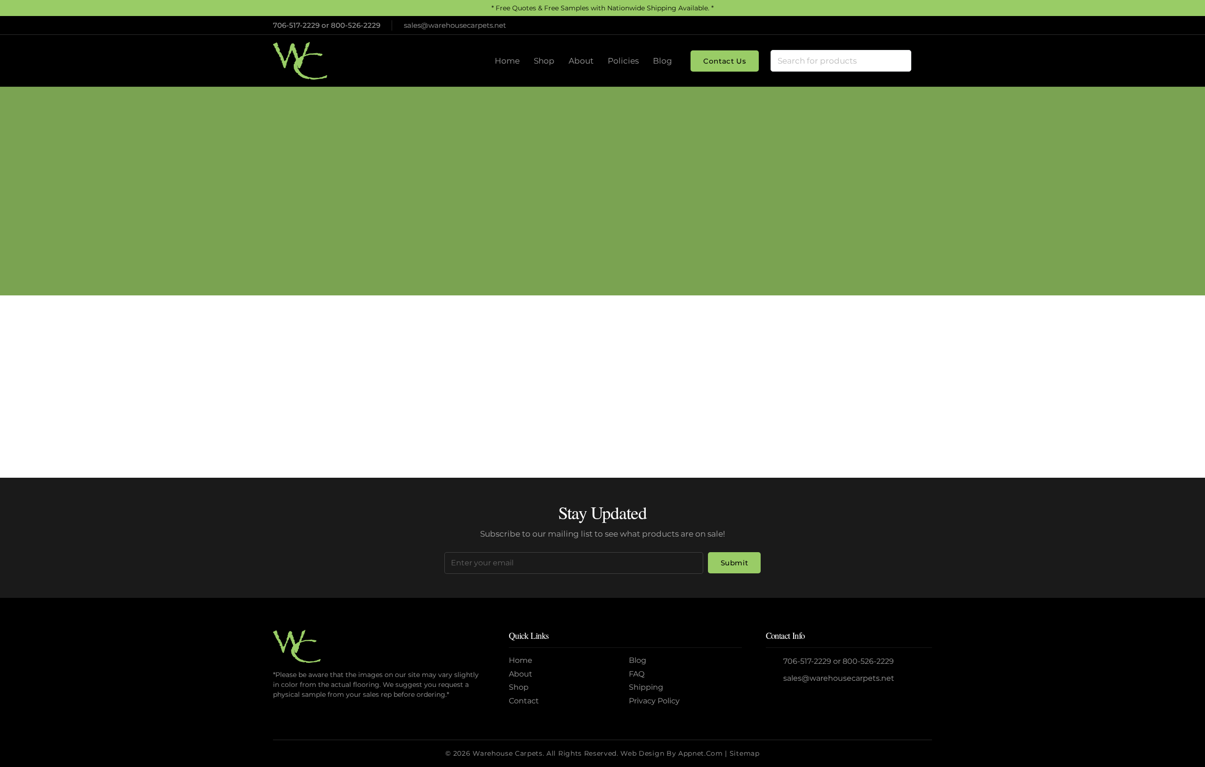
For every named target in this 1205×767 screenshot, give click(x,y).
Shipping (646, 687)
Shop (519, 687)
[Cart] (921, 61)
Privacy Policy (654, 700)
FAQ (636, 673)
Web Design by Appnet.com (671, 753)
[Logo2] (300, 61)
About (520, 673)
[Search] (900, 60)
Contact (524, 700)
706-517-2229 (296, 25)
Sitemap (745, 753)
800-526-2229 (355, 25)
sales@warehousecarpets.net (838, 678)
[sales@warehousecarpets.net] (774, 679)
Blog (637, 660)
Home (566, 209)
